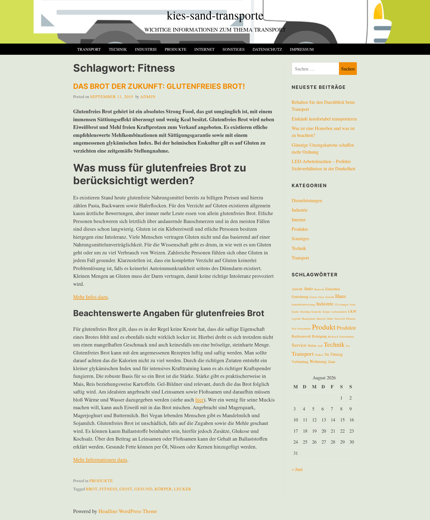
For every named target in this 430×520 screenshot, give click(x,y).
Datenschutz (267, 49)
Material (321, 318)
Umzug (336, 354)
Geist (125, 489)
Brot (92, 489)
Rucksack (333, 336)
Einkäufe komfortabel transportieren (324, 119)
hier (199, 399)
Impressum (302, 49)
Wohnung (318, 361)
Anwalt (297, 289)
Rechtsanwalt (301, 336)
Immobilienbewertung (303, 304)
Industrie (146, 49)
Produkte (175, 49)
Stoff (320, 345)
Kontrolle (316, 311)
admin (148, 96)
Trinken (319, 354)
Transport (89, 49)
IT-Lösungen (341, 304)
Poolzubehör (304, 328)
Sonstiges (233, 49)
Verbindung (300, 361)
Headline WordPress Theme (128, 511)
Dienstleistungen (307, 200)
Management (308, 318)
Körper (163, 489)
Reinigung (319, 336)
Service (299, 345)
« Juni (297, 469)
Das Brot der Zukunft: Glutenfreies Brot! (159, 86)
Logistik (296, 318)
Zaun (331, 361)
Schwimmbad (346, 336)
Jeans (352, 304)
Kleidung (305, 311)
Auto (308, 288)
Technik (118, 49)
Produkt (323, 327)
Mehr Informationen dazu (100, 459)
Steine (312, 345)
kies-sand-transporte (215, 15)
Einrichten (332, 289)
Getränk (329, 297)
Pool (294, 328)
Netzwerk (339, 318)
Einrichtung (300, 296)
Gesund (143, 489)
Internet (204, 49)
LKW (352, 311)
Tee (348, 345)
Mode (330, 318)
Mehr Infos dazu (90, 296)
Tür (326, 354)
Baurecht (319, 289)
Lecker (182, 489)
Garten (313, 297)
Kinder (295, 311)
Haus (340, 295)
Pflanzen (350, 318)
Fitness (108, 489)
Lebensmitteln (339, 311)
